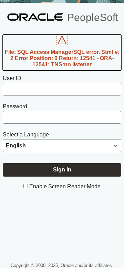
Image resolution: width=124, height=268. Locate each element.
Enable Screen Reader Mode (65, 186)
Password (15, 106)
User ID (12, 78)
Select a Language (26, 134)
